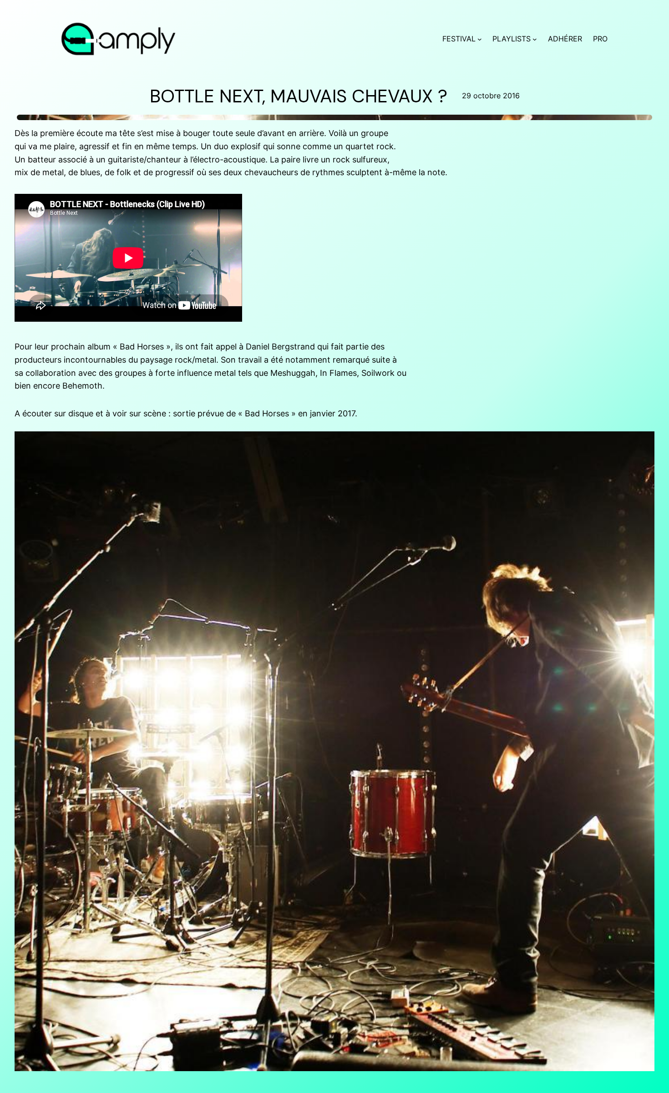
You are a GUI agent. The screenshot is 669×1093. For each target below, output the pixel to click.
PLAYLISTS (511, 38)
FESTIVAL (459, 38)
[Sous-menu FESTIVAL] (479, 39)
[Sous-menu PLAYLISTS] (534, 39)
